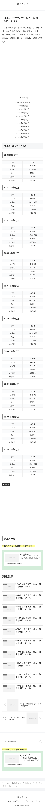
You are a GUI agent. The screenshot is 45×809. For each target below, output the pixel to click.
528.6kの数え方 (23, 127)
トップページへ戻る (11, 801)
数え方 (7, 484)
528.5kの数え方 (23, 123)
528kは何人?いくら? (23, 102)
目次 (19, 97)
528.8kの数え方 (23, 133)
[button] (41, 741)
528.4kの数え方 (23, 120)
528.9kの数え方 (23, 137)
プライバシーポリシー (33, 801)
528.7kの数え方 (23, 130)
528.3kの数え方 (23, 116)
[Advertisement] (22, 68)
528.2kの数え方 (23, 113)
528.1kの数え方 (23, 109)
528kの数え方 (23, 106)
